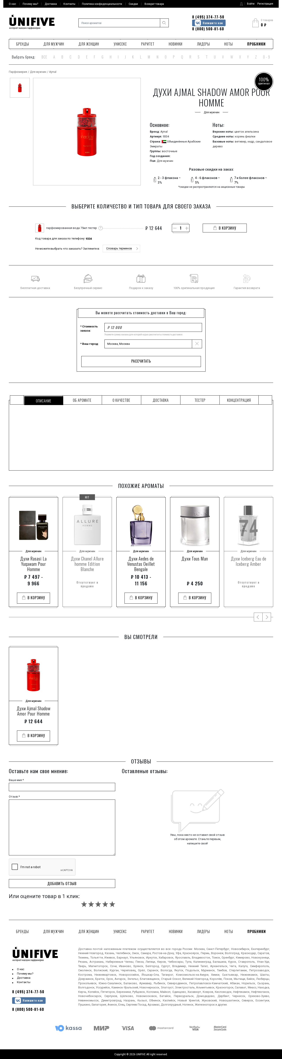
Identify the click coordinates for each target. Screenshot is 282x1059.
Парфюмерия (18, 71)
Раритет (147, 44)
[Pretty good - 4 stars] (105, 904)
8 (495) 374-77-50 (208, 17)
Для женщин (88, 44)
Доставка (23, 977)
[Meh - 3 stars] (98, 904)
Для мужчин (53, 44)
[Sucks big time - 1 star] (84, 904)
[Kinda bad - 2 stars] (91, 904)
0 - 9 (266, 57)
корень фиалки (245, 136)
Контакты (23, 982)
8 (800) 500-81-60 (208, 28)
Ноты (228, 44)
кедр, (252, 141)
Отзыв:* (14, 796)
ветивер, (241, 141)
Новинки (175, 44)
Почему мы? (25, 973)
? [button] (100, 228)
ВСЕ (44, 57)
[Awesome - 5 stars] (112, 904)
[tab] (43, 400)
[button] (121, 248)
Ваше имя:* (16, 780)
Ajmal (52, 71)
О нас (20, 969)
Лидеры (203, 44)
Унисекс (120, 44)
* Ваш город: (89, 343)
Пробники (256, 44)
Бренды (22, 44)
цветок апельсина (246, 131)
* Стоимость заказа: (89, 328)
